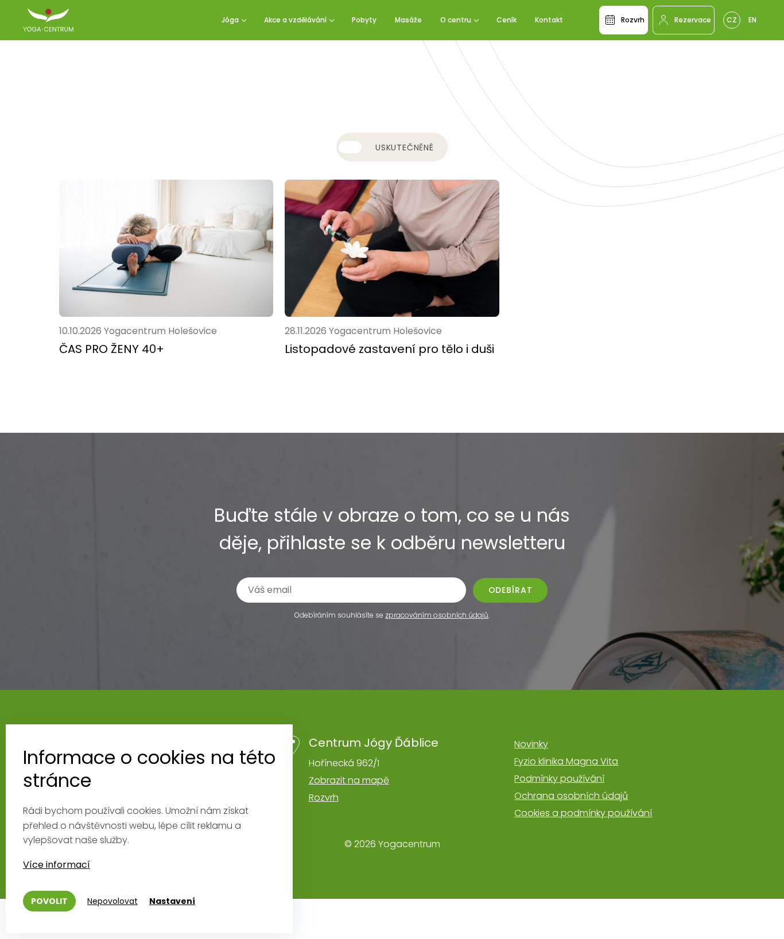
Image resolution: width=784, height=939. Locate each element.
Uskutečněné (404, 147)
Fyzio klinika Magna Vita (566, 761)
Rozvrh (324, 797)
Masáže (408, 20)
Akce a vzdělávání (295, 20)
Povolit (49, 901)
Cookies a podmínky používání (583, 813)
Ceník (506, 20)
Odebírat (510, 590)
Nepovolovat (112, 901)
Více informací (56, 864)
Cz (732, 20)
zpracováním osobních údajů (436, 615)
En (752, 20)
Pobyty (364, 20)
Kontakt (549, 20)
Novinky (531, 744)
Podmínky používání (559, 778)
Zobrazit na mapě (349, 780)
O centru (455, 20)
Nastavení (172, 901)
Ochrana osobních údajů (571, 795)
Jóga (230, 20)
